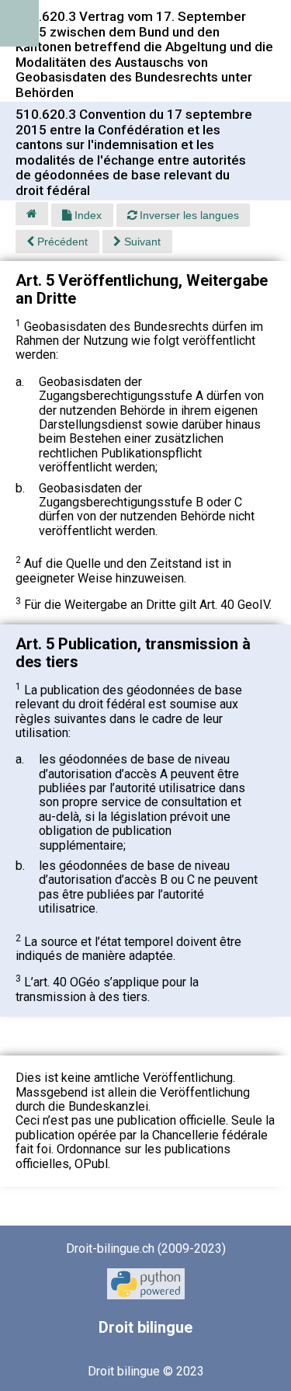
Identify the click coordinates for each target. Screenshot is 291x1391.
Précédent (61, 241)
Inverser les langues (188, 215)
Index (86, 215)
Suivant (141, 241)
